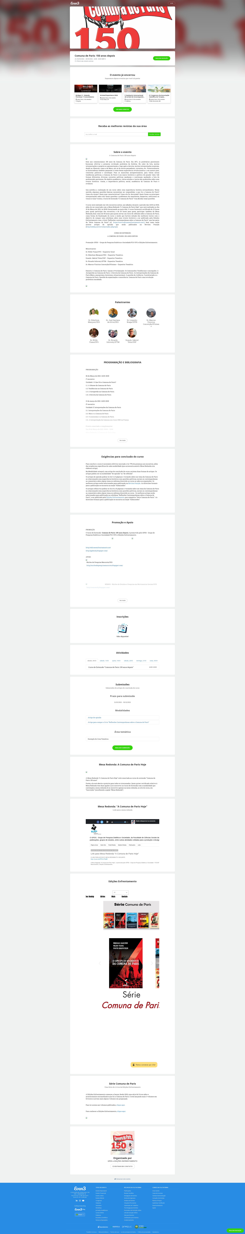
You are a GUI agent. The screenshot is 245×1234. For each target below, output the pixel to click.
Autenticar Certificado (158, 1203)
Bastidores (156, 1232)
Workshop (99, 1208)
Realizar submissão (122, 748)
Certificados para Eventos (131, 1217)
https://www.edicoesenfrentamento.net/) (129, 222)
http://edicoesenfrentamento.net (98, 548)
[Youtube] (83, 1201)
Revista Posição (134, 483)
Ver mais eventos (122, 109)
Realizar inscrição (162, 58)
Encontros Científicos (102, 1217)
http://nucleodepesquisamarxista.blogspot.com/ (105, 565)
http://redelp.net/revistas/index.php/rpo (101, 227)
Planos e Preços (157, 1200)
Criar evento (155, 1191)
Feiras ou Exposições (102, 1220)
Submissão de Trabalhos (131, 1205)
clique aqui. (120, 1105)
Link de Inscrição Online (131, 1213)
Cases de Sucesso (157, 1193)
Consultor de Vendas (158, 1198)
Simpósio (98, 1203)
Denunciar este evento (123, 1179)
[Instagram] (80, 1201)
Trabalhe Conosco (91, 1232)
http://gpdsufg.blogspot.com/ (97, 551)
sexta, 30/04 (153, 661)
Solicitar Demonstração (159, 1196)
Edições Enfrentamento (115, 497)
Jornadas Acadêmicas (102, 1210)
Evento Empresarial (101, 1191)
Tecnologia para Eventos (131, 1208)
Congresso (99, 1200)
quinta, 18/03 (116, 661)
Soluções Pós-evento (130, 1203)
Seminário (99, 1205)
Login (171, 3)
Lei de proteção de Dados (128, 1232)
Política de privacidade (144, 1232)
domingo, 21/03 (141, 661)
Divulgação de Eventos (130, 1196)
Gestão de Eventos (129, 1200)
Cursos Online (100, 1213)
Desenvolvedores (157, 1205)
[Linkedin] (77, 1201)
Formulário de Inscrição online (132, 1210)
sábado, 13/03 (104, 661)
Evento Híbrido (100, 1198)
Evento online (100, 1196)
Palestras (98, 1215)
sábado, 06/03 (91, 661)
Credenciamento (129, 1220)
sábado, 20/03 (128, 661)
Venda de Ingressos (129, 1198)
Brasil (80, 1214)
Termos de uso (114, 1232)
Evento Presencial (101, 1193)
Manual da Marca (103, 1232)
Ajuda (154, 1208)
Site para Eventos (129, 1215)
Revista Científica (129, 1193)
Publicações (127, 1191)
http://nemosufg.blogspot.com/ (98, 587)
